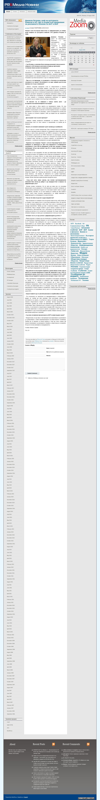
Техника (85, 280)
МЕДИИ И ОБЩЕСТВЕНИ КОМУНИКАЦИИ (81, 198)
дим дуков (66, 753)
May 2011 (9, 590)
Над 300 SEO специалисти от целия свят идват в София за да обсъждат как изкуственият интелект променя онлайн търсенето (14, 61)
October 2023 (10, 314)
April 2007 (9, 699)
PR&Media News (11, 274)
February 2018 (10, 355)
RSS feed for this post (37, 342)
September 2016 (11, 402)
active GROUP (74, 72)
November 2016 (11, 397)
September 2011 (11, 579)
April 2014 (9, 488)
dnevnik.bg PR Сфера (76, 151)
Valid (10, 725)
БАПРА (73, 168)
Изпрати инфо (32, 11)
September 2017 (11, 370)
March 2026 (10, 311)
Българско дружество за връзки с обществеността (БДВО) (82, 237)
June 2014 (9, 482)
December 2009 (11, 640)
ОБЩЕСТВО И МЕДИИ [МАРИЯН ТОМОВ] (81, 177)
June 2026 (9, 303)
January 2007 (10, 708)
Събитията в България (12, 26)
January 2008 (10, 672)
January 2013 (10, 532)
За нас (15, 11)
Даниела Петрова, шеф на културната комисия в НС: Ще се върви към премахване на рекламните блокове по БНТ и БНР (44, 22)
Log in (8, 722)
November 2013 (11, 502)
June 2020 (9, 332)
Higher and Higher (75, 204)
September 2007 (11, 684)
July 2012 (9, 549)
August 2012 (10, 546)
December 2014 (11, 464)
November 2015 (11, 432)
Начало (8, 11)
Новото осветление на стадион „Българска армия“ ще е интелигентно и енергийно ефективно (14, 85)
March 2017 (10, 385)
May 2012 (9, 555)
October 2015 (10, 435)
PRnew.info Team (41, 339)
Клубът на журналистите (79, 248)
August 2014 (10, 476)
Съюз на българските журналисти (79, 209)
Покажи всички (18, 145)
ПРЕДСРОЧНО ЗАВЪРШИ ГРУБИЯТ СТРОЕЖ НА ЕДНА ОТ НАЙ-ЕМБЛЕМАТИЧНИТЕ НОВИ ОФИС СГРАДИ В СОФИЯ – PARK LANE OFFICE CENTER (14, 200)
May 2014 (9, 485)
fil (63, 758)
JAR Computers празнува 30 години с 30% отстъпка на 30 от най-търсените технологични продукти (14, 94)
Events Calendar (11, 271)
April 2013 (9, 523)
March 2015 (10, 455)
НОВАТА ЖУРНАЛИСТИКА (78, 201)
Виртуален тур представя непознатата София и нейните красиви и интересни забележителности (14, 181)
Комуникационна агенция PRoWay (79, 76)
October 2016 (10, 399)
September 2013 (11, 508)
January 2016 (10, 426)
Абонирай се (10, 23)
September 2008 (11, 661)
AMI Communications (76, 89)
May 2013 (9, 520)
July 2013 (9, 514)
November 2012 (11, 537)
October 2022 (10, 320)
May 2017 (9, 379)
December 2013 (11, 499)
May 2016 (9, 414)
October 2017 (10, 367)
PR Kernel (73, 148)
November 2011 (10, 573)
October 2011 (10, 576)
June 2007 (9, 693)
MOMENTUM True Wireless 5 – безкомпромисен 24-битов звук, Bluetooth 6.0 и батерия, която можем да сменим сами (14, 39)
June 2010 (9, 623)
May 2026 (9, 305)
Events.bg (73, 154)
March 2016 (10, 420)
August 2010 (10, 617)
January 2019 (10, 341)
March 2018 (10, 352)
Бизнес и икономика (78, 233)
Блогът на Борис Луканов (77, 186)
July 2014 (9, 479)
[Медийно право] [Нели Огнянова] (79, 180)
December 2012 (11, 534)
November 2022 (11, 317)
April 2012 (9, 558)
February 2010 (10, 634)
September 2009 (11, 649)
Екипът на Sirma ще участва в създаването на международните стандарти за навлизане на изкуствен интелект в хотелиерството (14, 125)
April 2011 (9, 593)
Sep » (93, 47)
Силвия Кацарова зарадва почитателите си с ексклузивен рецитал (13, 210)
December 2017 (11, 361)
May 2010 (9, 625)
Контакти (22, 11)
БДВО (72, 171)
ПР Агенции (10, 280)
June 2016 (9, 411)
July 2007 (9, 690)
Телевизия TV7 (76, 280)
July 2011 (9, 584)
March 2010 (10, 631)
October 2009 (10, 646)
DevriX (26, 797)
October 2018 (10, 344)
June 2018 (9, 347)
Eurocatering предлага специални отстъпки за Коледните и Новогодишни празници (82, 109)
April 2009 (9, 658)
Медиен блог (74, 183)
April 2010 (9, 628)
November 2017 (11, 364)
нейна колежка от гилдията (70, 749)
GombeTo (73, 189)
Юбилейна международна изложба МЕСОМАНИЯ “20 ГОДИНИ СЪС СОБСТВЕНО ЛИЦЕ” (83, 102)
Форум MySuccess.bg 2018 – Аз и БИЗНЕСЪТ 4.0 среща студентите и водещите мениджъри (14, 256)
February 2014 (10, 493)
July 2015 (9, 443)
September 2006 (11, 714)
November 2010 (11, 608)
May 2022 (9, 323)
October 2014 (10, 470)
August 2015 (10, 441)
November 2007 (11, 678)
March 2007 (10, 702)
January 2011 (10, 602)
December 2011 (10, 570)
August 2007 (10, 687)
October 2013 (10, 505)
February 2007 (10, 705)
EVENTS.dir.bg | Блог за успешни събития (81, 195)
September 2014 (11, 473)
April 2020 (9, 335)
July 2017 (9, 373)
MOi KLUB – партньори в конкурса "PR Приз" (82, 128)
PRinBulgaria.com (75, 163)
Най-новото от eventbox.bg (77, 207)
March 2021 (10, 326)
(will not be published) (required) (55, 351)
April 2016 (9, 417)
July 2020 (9, 329)
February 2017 (10, 388)
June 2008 (9, 664)
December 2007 (11, 675)
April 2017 (9, 382)
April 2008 (9, 667)
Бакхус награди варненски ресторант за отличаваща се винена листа (81, 123)
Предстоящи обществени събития (81, 264)
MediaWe (73, 192)
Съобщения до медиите (13, 29)
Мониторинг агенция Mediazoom (79, 174)
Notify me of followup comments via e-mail (38, 378)
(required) (50, 348)
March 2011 (9, 596)
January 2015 (10, 461)
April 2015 (9, 452)
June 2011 (9, 587)
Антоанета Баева (67, 760)
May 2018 (9, 350)
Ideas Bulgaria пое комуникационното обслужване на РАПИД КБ (13, 189)
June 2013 (9, 517)
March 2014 (10, 490)
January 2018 (10, 358)
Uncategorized (10, 277)
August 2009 (10, 652)
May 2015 (9, 449)
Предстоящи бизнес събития (79, 262)
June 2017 (9, 376)
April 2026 (9, 308)
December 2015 (11, 429)
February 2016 (10, 423)
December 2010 (11, 605)
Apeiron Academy (75, 160)
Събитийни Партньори (12, 283)
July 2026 (9, 300)
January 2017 (10, 391)
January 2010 (10, 637)
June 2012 (9, 552)
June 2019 (9, 338)
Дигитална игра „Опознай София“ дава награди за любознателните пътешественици (13, 171)
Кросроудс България (76, 80)
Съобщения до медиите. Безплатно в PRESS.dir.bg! (80, 141)
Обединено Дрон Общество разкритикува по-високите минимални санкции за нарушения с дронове (14, 115)
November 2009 (11, 643)
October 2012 (10, 540)
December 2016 (11, 394)
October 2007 (10, 681)
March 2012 (10, 561)
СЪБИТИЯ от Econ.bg (76, 145)
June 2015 (9, 446)
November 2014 (11, 467)
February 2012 (10, 564)
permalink (51, 341)
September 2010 (11, 614)
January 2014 (10, 496)
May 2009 (9, 655)
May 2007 (9, 696)
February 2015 (10, 458)
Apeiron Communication (76, 84)
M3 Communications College (78, 165)
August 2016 (10, 405)
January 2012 (10, 567)
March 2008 (10, 670)
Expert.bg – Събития (76, 157)
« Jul (71, 47)
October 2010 (10, 611)
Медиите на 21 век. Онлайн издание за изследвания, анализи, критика (80, 213)
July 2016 (9, 408)
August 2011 (10, 581)
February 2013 (10, 529)
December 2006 (11, 711)
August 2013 (10, 511)
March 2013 (10, 526)
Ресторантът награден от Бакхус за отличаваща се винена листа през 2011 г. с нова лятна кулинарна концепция (83, 116)
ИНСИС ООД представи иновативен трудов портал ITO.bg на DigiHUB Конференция (13, 219)
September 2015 (11, 438)
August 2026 (10, 297)
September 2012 (11, 543)
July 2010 (9, 620)
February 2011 (10, 599)
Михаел (65, 764)
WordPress (9, 730)
